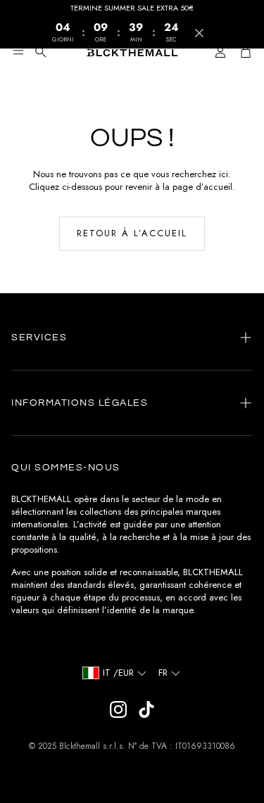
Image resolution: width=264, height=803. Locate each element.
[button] (18, 52)
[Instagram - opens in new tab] (118, 709)
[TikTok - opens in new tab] (146, 709)
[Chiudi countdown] (199, 33)
